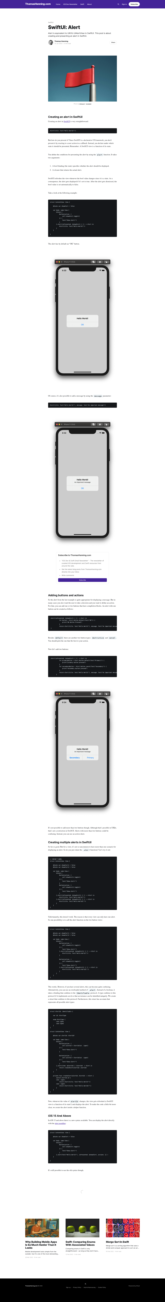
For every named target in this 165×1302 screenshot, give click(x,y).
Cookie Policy (102, 1287)
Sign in (124, 4)
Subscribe (134, 4)
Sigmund (82, 104)
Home (58, 4)
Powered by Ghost (134, 1286)
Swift (82, 4)
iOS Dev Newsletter (70, 4)
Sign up (68, 1287)
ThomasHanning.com (38, 4)
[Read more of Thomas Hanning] (50, 42)
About (89, 4)
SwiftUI (50, 22)
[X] (85, 1284)
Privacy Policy (77, 1287)
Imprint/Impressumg (89, 1287)
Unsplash (88, 104)
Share (113, 42)
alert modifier (60, 1123)
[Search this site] (118, 4)
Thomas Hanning (61, 41)
